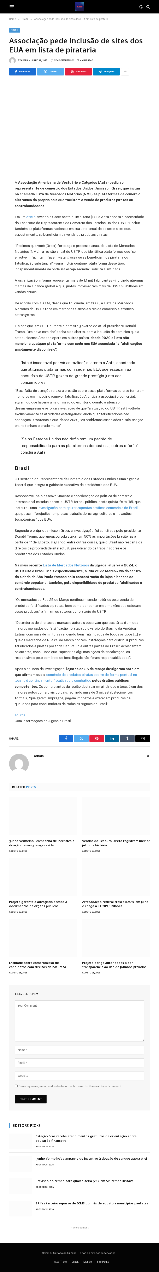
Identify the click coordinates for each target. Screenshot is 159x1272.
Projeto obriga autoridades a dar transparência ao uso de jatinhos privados (114, 965)
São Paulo (103, 1261)
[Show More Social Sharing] (125, 71)
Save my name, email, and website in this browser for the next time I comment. (70, 1086)
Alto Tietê (60, 1261)
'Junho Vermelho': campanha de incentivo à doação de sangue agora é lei (41, 843)
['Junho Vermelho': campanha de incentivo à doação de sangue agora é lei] (43, 816)
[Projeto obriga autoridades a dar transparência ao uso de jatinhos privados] (116, 938)
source (20, 715)
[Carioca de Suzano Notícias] (79, 6)
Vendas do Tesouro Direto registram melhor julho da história (116, 843)
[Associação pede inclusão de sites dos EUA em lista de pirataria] (79, 127)
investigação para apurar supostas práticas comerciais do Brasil (87, 508)
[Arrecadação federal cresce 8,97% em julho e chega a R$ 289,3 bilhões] (116, 877)
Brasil (14, 30)
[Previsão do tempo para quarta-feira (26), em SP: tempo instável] (20, 1186)
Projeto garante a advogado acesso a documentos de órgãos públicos (38, 904)
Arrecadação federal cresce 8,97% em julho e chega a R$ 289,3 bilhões (115, 904)
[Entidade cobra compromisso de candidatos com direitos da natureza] (43, 938)
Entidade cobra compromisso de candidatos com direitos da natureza (37, 965)
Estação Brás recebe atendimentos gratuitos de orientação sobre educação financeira (86, 1138)
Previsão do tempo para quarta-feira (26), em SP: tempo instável (85, 1181)
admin (24, 60)
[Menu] (12, 7)
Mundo (87, 1261)
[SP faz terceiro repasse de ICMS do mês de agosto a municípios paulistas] (20, 1208)
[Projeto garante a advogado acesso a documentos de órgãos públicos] (43, 877)
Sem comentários (64, 60)
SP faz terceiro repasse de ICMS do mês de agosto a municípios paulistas (92, 1203)
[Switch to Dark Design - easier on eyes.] (141, 7)
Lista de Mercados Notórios (66, 565)
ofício (31, 217)
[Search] (148, 6)
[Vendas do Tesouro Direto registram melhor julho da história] (116, 816)
